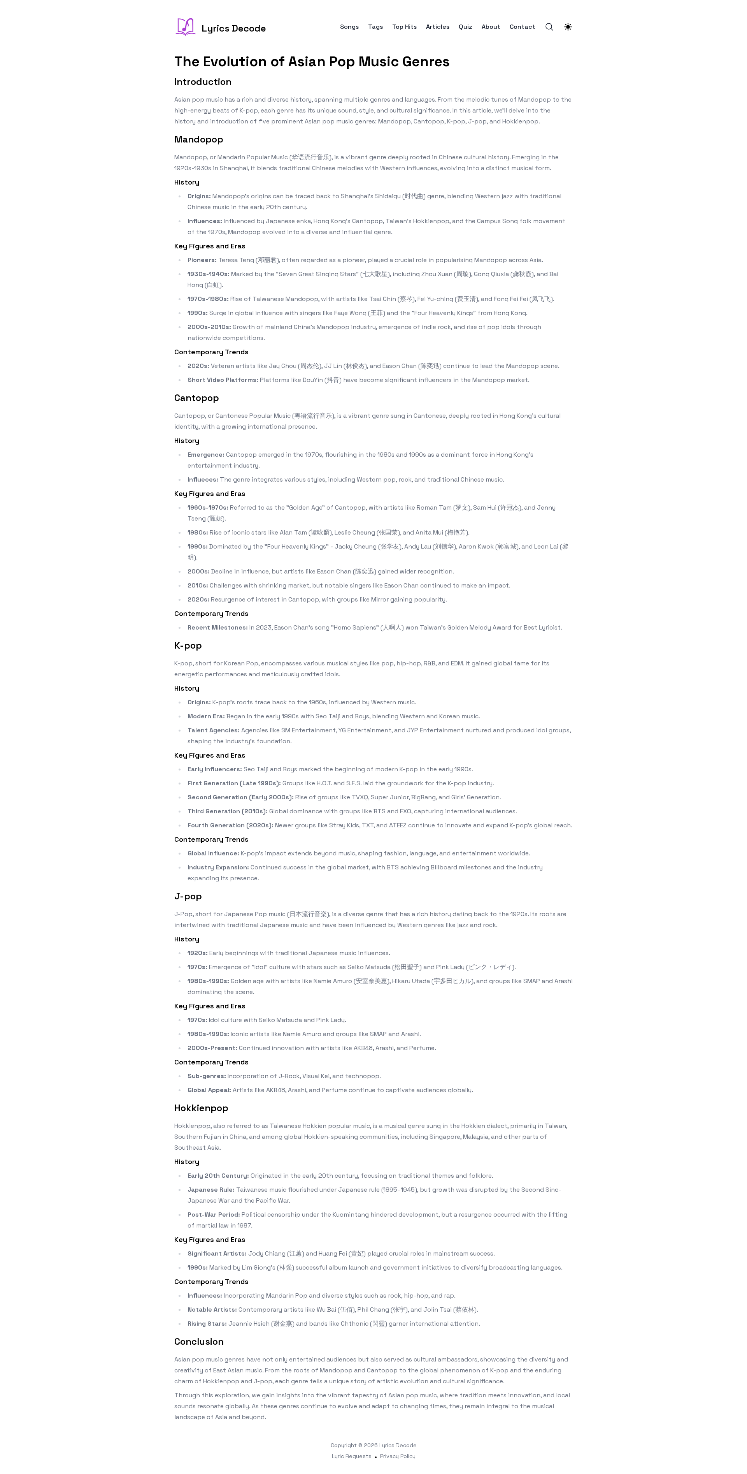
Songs (349, 27)
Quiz (465, 27)
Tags (375, 27)
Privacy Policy (398, 1456)
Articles (437, 27)
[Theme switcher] (568, 27)
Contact (522, 27)
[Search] (549, 27)
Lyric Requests (352, 1456)
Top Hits (404, 27)
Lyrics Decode (398, 1445)
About (491, 27)
